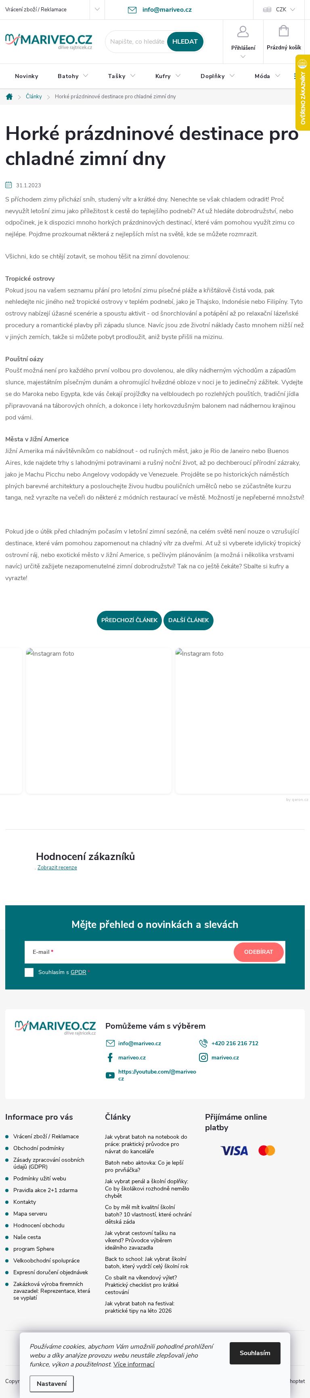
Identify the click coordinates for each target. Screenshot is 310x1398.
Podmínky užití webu (39, 1178)
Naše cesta (27, 1237)
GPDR (78, 972)
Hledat (185, 41)
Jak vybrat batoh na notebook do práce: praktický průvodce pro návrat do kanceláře (146, 1144)
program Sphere (33, 1249)
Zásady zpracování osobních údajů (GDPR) (48, 1163)
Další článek (188, 620)
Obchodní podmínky (38, 1148)
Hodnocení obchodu (39, 1225)
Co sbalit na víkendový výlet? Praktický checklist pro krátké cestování (141, 1285)
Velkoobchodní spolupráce (46, 1261)
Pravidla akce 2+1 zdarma (45, 1190)
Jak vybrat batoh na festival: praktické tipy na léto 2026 (139, 1307)
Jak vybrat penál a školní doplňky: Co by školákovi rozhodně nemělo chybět (147, 1189)
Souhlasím (255, 1353)
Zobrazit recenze (57, 867)
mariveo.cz (132, 1057)
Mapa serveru (30, 1214)
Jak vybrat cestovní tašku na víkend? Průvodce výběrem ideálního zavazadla (140, 1240)
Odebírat (258, 952)
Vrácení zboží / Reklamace (36, 9)
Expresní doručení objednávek (50, 1272)
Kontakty (24, 1202)
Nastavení (52, 1383)
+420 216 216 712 (235, 1043)
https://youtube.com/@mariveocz (157, 1075)
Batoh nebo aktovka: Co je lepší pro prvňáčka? (144, 1166)
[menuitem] (26, 76)
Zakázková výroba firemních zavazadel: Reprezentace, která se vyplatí (51, 1291)
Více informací (134, 1364)
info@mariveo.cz (139, 1043)
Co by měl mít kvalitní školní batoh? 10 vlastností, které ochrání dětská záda (148, 1214)
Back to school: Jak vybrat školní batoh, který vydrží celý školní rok (147, 1262)
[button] (90, 721)
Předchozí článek (129, 620)
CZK (281, 9)
